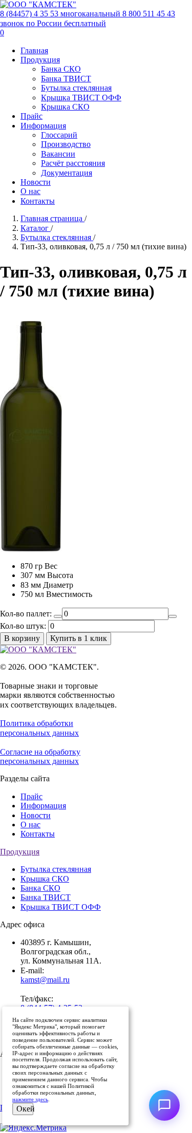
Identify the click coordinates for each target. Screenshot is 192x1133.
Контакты (37, 201)
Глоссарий (59, 135)
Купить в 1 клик (78, 638)
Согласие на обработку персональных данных (40, 756)
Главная (34, 50)
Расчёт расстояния (73, 163)
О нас (30, 191)
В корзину (22, 638)
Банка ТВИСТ (66, 78)
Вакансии (58, 153)
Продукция (40, 59)
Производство (66, 144)
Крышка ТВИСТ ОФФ (81, 97)
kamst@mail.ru (45, 979)
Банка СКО (61, 69)
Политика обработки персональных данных (39, 728)
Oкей (25, 1108)
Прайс (31, 116)
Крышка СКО (65, 106)
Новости (35, 182)
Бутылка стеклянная (76, 87)
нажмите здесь (30, 1099)
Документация (66, 172)
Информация (43, 125)
